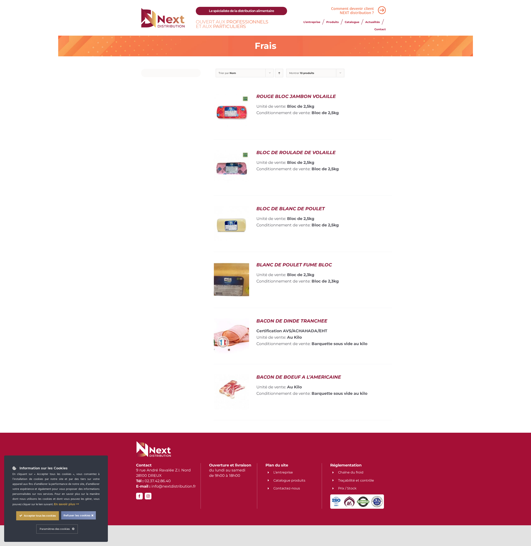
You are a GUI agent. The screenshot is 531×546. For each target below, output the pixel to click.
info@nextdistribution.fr (173, 486)
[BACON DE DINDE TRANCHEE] (231, 321)
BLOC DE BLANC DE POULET (290, 208)
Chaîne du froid (350, 472)
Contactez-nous (286, 488)
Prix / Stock (347, 488)
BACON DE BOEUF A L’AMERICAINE (298, 377)
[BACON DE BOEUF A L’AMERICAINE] (231, 377)
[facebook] (139, 496)
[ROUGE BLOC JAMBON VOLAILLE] (231, 96)
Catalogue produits (289, 480)
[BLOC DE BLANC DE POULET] (231, 209)
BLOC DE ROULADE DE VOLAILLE (296, 152)
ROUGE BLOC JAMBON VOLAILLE (296, 96)
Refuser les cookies (77, 515)
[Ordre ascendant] (279, 73)
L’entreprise (283, 472)
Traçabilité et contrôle (356, 480)
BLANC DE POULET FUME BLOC (294, 265)
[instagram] (148, 496)
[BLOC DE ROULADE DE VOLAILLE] (231, 153)
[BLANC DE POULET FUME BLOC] (231, 265)
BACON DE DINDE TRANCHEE (291, 321)
